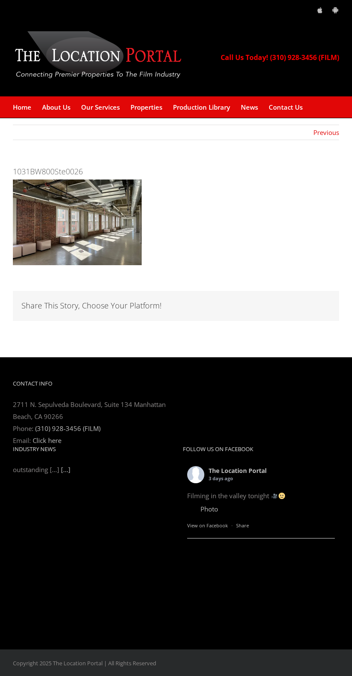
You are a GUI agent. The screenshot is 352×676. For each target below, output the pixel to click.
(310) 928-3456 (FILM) (67, 428)
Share (242, 525)
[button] (316, 107)
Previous (326, 132)
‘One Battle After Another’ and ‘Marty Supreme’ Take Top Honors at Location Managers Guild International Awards (89, 478)
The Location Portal (238, 471)
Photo (209, 509)
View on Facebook (207, 525)
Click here (47, 440)
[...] (65, 614)
